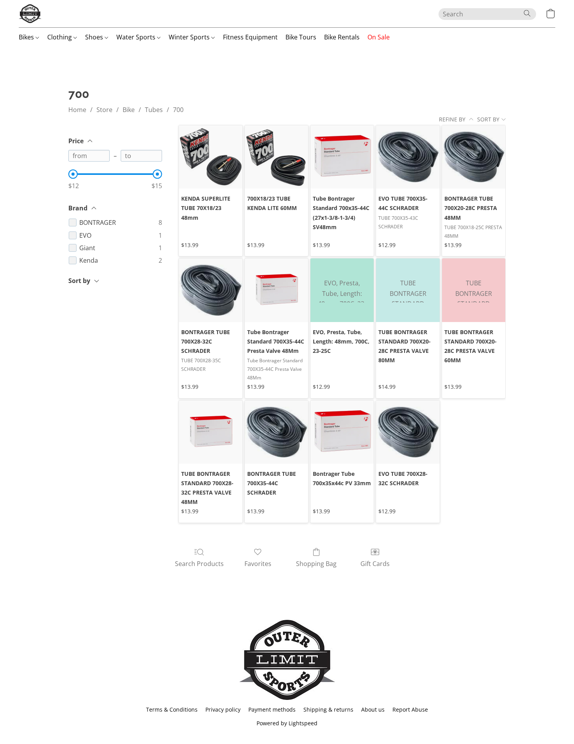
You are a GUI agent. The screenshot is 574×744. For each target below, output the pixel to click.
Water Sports (136, 37)
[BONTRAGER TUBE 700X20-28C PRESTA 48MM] (473, 157)
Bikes (27, 37)
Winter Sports (190, 37)
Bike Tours (300, 37)
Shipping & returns (328, 709)
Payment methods (272, 709)
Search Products (199, 563)
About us (373, 709)
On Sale (378, 37)
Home (77, 109)
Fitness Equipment (250, 37)
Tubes (154, 109)
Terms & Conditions (172, 709)
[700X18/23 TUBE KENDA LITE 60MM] (276, 157)
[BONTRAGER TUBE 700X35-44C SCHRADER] (276, 432)
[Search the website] (527, 13)
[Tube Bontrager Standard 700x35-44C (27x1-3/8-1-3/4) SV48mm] (342, 157)
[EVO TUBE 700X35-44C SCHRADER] (407, 157)
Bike (129, 109)
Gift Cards (375, 563)
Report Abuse (410, 709)
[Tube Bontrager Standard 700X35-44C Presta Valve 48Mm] (276, 290)
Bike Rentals (342, 37)
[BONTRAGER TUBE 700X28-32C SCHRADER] (210, 290)
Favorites (257, 563)
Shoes (95, 37)
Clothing (60, 37)
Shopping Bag (316, 563)
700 (178, 109)
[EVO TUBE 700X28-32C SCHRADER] (407, 432)
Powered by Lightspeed (287, 723)
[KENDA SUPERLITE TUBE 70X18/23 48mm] (210, 157)
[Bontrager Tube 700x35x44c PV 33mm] (342, 432)
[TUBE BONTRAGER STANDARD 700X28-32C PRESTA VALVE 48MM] (210, 432)
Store (104, 109)
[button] (30, 13)
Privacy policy (223, 709)
